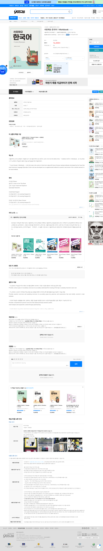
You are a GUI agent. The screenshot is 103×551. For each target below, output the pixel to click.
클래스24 (56, 17)
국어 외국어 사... (24, 21)
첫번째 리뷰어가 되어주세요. (50, 34)
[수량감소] (93, 42)
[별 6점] (18, 359)
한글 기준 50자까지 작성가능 (19, 363)
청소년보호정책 (29, 528)
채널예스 (43, 17)
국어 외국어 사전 (18, 126)
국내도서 (15, 21)
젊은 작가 (74, 17)
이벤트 (28, 17)
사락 (47, 17)
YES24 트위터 (86, 528)
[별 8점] (20, 359)
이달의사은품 (87, 17)
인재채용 (10, 528)
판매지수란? (64, 34)
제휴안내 (47, 528)
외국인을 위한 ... (40, 21)
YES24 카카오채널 (83, 528)
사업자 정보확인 (47, 537)
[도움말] (50, 45)
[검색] (69, 12)
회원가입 (88, 5)
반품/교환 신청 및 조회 (35, 461)
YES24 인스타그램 (88, 528)
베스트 (20, 17)
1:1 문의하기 (80, 538)
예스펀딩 (51, 17)
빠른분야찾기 (13, 17)
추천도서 (98, 17)
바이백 (32, 17)
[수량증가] (99, 42)
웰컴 (11, 21)
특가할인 (93, 17)
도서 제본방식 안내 (27, 105)
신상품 (24, 17)
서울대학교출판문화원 (61, 32)
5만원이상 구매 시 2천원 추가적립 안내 (68, 47)
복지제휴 (51, 528)
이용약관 (14, 528)
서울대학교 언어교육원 (49, 32)
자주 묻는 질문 (88, 538)
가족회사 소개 (95, 528)
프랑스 (56, 68)
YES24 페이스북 (84, 528)
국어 (32, 21)
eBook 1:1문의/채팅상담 (92, 535)
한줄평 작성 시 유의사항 (81, 359)
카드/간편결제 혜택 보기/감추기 (68, 53)
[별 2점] (14, 359)
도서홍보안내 (36, 528)
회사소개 (5, 528)
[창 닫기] (66, 63)
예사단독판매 (80, 17)
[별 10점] (22, 359)
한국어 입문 (50, 21)
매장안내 (37, 17)
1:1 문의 (42, 461)
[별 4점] (16, 359)
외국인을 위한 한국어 (31, 126)
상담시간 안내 (95, 538)
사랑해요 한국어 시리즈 (54, 27)
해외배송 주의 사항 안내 (96, 55)
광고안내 (42, 528)
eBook (47, 58)
